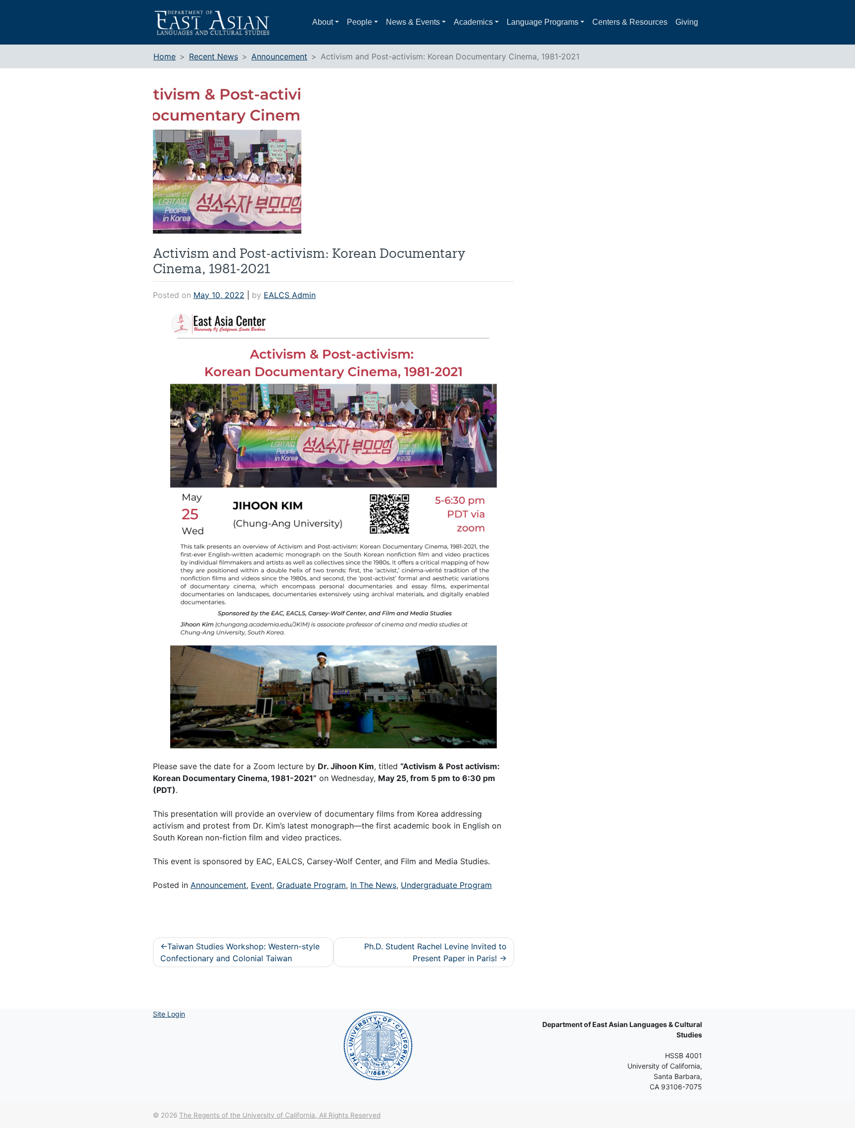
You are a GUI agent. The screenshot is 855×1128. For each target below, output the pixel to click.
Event (261, 885)
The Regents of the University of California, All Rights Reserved (279, 1115)
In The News (373, 885)
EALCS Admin (290, 295)
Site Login (169, 1014)
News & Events (413, 22)
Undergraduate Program (446, 885)
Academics (473, 22)
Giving (686, 22)
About (322, 22)
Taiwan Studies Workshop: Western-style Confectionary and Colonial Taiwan (240, 952)
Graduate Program (311, 885)
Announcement (218, 885)
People (359, 22)
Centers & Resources (629, 22)
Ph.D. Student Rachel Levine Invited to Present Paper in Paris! (435, 952)
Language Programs (542, 22)
